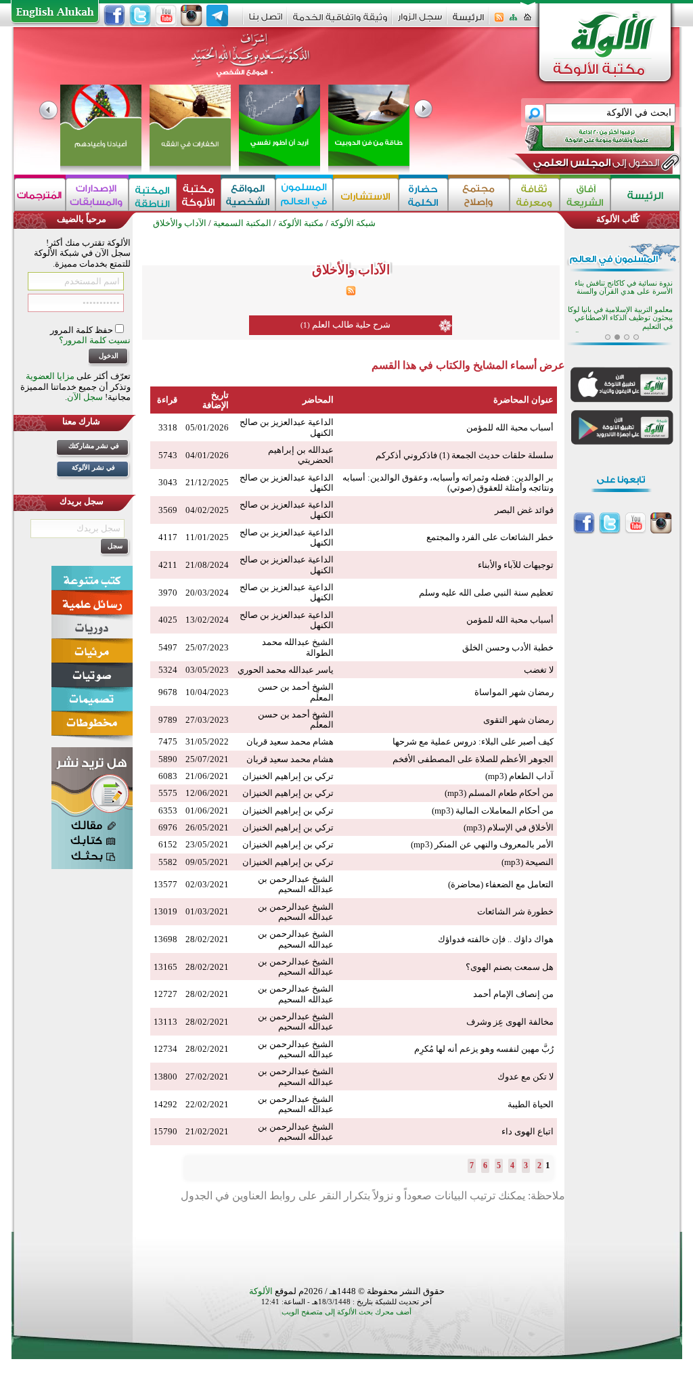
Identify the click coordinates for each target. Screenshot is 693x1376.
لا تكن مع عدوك (525, 1076)
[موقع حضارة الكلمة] (423, 194)
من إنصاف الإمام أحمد (513, 994)
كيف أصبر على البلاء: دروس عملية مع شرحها (473, 741)
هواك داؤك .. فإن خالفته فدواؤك (496, 939)
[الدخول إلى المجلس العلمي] (594, 165)
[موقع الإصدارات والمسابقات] (97, 194)
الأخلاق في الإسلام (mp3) (509, 827)
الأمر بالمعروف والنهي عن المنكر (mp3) (482, 844)
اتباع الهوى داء (527, 1131)
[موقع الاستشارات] (366, 194)
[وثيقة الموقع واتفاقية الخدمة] (340, 22)
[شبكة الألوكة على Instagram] (191, 15)
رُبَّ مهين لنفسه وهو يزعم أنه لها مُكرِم (484, 1049)
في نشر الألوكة (93, 467)
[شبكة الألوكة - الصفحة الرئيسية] (468, 22)
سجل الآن (85, 397)
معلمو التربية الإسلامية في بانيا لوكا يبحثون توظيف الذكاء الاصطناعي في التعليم (620, 318)
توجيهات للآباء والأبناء (516, 565)
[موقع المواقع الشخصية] (248, 194)
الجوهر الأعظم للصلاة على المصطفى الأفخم (473, 759)
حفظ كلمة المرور (82, 330)
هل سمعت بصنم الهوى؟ (510, 967)
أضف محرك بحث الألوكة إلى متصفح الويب (346, 1312)
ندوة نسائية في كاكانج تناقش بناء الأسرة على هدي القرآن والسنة (624, 287)
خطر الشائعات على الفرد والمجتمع (490, 537)
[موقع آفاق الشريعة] (585, 194)
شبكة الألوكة (353, 223)
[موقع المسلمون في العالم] (304, 194)
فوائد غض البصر (524, 510)
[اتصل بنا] (265, 21)
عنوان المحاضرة (523, 400)
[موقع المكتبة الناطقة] (153, 194)
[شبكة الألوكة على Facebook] (114, 15)
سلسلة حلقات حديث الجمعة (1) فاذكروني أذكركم (465, 455)
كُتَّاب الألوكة (618, 219)
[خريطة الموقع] (513, 21)
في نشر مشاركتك (93, 445)
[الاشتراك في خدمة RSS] (499, 21)
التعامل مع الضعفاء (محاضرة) (501, 884)
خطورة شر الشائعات (515, 911)
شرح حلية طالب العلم (351, 324)
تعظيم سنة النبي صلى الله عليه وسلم (486, 592)
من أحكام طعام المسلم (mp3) (499, 793)
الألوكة (261, 1291)
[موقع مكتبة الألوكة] (199, 194)
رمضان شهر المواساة (514, 692)
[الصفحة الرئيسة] (527, 21)
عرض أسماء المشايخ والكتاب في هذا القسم (468, 365)
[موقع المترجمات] (40, 194)
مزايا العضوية (50, 376)
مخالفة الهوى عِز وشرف (510, 1022)
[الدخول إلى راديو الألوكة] (587, 138)
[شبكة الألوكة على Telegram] (217, 15)
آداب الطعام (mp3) (519, 776)
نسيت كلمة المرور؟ (95, 340)
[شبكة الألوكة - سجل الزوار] (420, 21)
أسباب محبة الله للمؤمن (510, 427)
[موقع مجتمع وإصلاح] (479, 194)
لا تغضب (539, 670)
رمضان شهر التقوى (518, 720)
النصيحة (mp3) (527, 862)
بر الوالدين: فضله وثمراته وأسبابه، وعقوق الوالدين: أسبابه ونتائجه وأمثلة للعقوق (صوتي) (448, 482)
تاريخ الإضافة (215, 400)
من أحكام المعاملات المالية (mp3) (493, 810)
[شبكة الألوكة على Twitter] (140, 15)
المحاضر (318, 400)
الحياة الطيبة (531, 1104)
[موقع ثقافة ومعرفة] (535, 194)
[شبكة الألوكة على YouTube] (166, 15)
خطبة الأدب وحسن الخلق (508, 647)
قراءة (167, 400)
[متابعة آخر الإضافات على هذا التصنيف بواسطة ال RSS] (351, 293)
